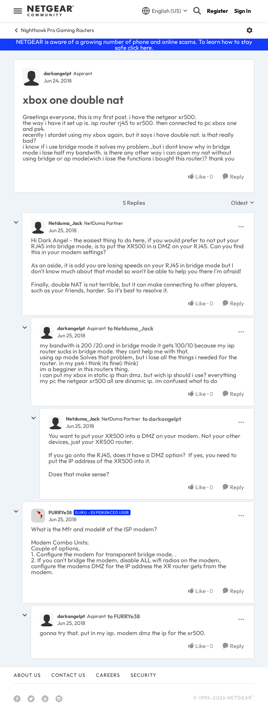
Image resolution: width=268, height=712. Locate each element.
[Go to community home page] (50, 10)
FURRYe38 (60, 512)
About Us (27, 675)
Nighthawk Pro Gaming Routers (57, 30)
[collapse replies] (16, 222)
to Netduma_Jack (130, 328)
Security (143, 675)
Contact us (68, 675)
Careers (108, 675)
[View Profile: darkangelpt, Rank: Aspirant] (31, 77)
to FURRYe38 (123, 616)
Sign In (242, 10)
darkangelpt (58, 73)
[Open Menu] (249, 30)
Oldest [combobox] (242, 202)
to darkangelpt (161, 419)
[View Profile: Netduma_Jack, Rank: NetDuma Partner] (38, 227)
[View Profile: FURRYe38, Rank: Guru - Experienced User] (38, 516)
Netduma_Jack (65, 223)
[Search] (197, 11)
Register (217, 10)
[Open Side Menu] (17, 11)
